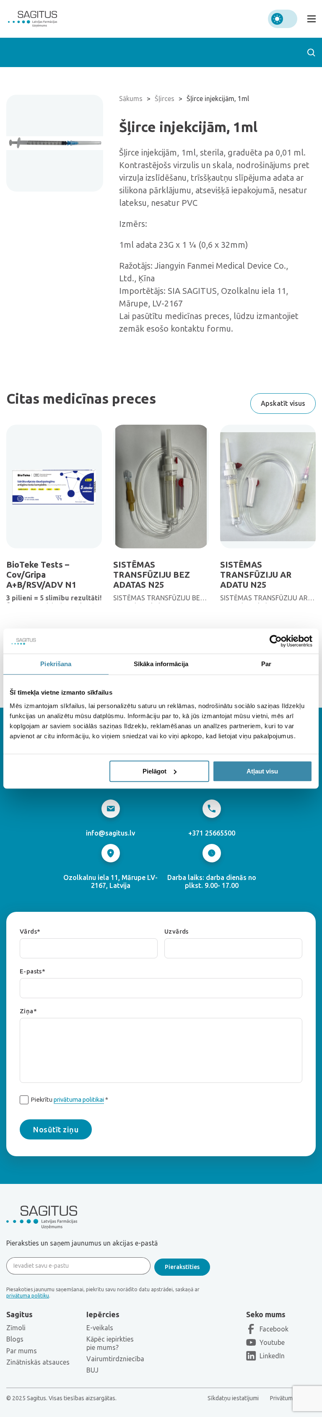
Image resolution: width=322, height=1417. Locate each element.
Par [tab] (266, 663)
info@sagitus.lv (110, 833)
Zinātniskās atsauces (38, 1362)
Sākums (131, 98)
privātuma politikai (79, 1099)
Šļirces (164, 98)
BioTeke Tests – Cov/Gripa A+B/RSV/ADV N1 (41, 574)
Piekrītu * (69, 1099)
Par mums (21, 1351)
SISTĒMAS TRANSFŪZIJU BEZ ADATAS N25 (151, 574)
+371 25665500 (211, 833)
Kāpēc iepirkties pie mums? (110, 1343)
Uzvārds (176, 932)
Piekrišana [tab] (55, 663)
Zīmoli (16, 1327)
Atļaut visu (262, 771)
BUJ (92, 1370)
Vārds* (30, 932)
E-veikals (99, 1327)
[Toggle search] (311, 52)
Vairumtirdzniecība (115, 1358)
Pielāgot (154, 771)
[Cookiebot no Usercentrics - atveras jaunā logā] (275, 641)
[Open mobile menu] (311, 19)
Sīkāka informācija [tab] (161, 663)
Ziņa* (28, 1011)
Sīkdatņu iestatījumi (233, 1398)
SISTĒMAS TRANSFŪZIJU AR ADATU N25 (255, 574)
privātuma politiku (27, 1295)
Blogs (14, 1339)
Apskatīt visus (283, 403)
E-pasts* (32, 971)
